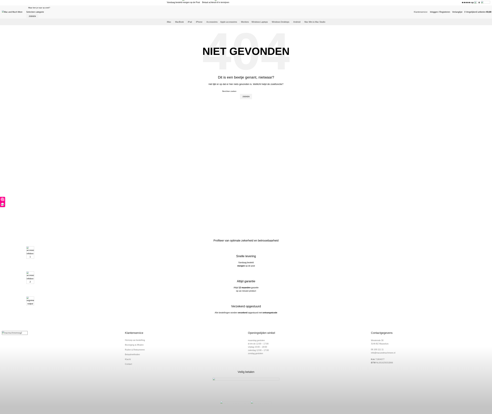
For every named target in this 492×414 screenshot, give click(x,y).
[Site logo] (12, 12)
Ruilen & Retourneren (135, 350)
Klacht (128, 359)
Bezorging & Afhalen (134, 345)
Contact (128, 364)
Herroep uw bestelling (135, 340)
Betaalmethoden (132, 354)
